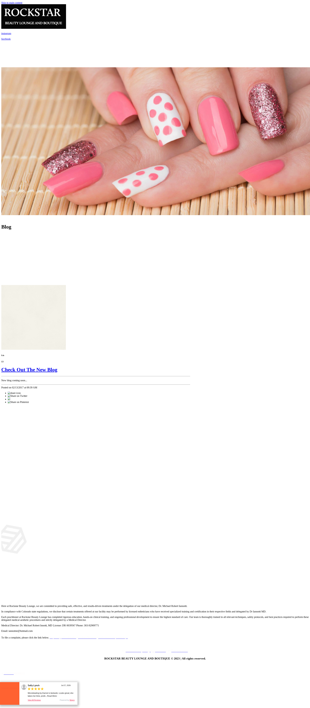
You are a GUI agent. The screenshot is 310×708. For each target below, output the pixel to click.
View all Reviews (34, 700)
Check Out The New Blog (29, 370)
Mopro (72, 700)
